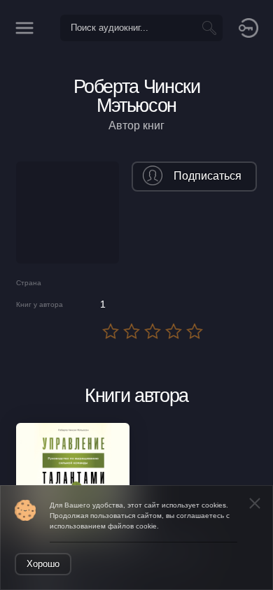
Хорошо (43, 564)
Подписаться (207, 176)
